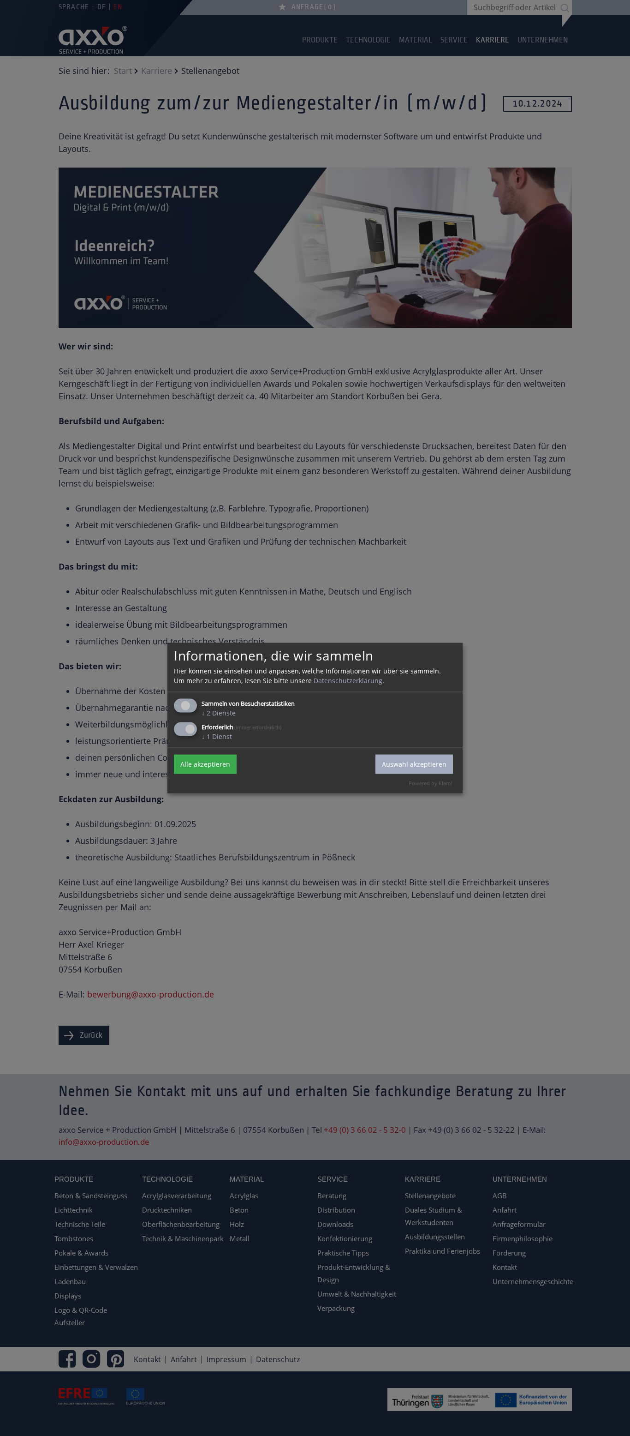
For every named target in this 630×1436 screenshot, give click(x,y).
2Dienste (219, 712)
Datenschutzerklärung (348, 680)
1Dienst (217, 736)
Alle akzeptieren (205, 764)
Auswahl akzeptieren (414, 764)
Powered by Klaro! (430, 782)
